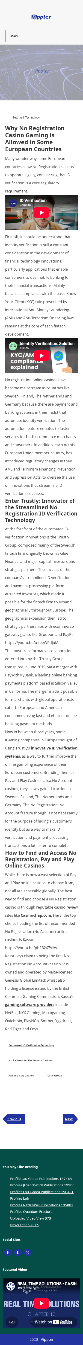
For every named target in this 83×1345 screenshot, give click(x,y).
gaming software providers (29, 1004)
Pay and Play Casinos (21, 1075)
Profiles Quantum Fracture (31, 1211)
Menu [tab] (14, 36)
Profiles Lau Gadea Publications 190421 (42, 1191)
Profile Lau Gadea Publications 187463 (41, 1178)
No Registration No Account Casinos (30, 1060)
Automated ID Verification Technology (31, 1045)
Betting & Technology (26, 117)
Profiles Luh (19, 1198)
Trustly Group (53, 1075)
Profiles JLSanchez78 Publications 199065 (43, 1185)
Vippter (47, 1339)
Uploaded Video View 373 (30, 1218)
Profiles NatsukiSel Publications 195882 (41, 1205)
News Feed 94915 (24, 1224)
